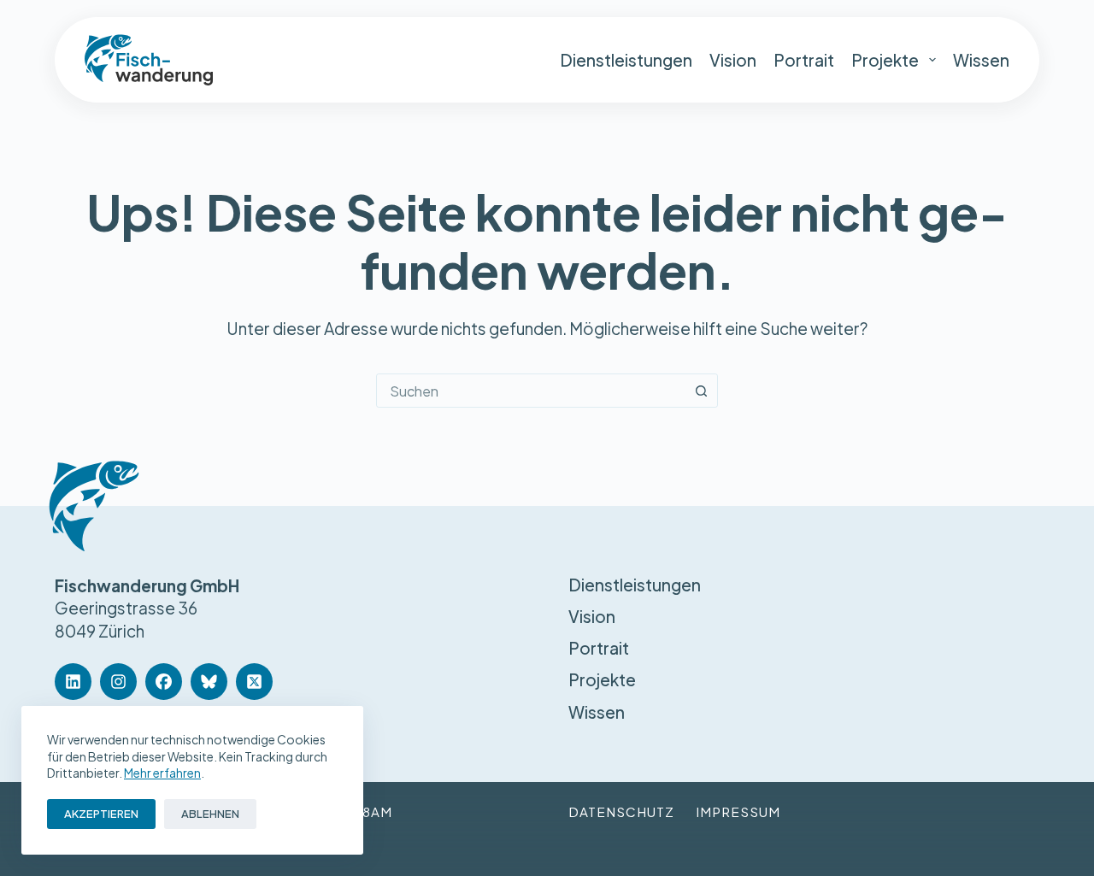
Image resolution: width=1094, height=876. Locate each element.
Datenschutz (621, 811)
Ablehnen (210, 813)
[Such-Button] (701, 390)
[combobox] (531, 390)
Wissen (981, 60)
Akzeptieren (101, 813)
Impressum (738, 811)
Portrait (803, 60)
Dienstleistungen (626, 60)
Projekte (885, 60)
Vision (732, 60)
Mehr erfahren (162, 772)
